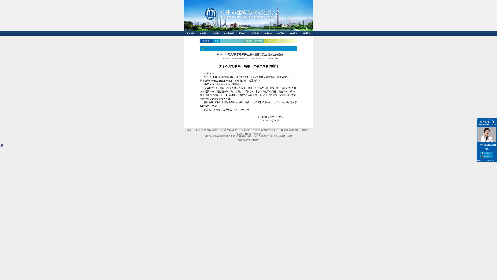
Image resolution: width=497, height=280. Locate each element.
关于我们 (203, 33)
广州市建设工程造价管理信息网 (287, 130)
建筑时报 (248, 134)
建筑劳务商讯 (229, 33)
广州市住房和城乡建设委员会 (263, 130)
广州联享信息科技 (244, 140)
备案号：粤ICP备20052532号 (241, 136)
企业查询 (268, 33)
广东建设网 (258, 134)
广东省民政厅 (245, 130)
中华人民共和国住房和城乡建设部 (205, 130)
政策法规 (255, 33)
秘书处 (486, 157)
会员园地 (281, 33)
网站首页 (190, 33)
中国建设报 (304, 130)
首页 (216, 41)
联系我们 (306, 33)
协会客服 (487, 153)
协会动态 (216, 33)
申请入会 (294, 33)
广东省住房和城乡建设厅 (228, 130)
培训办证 (242, 33)
